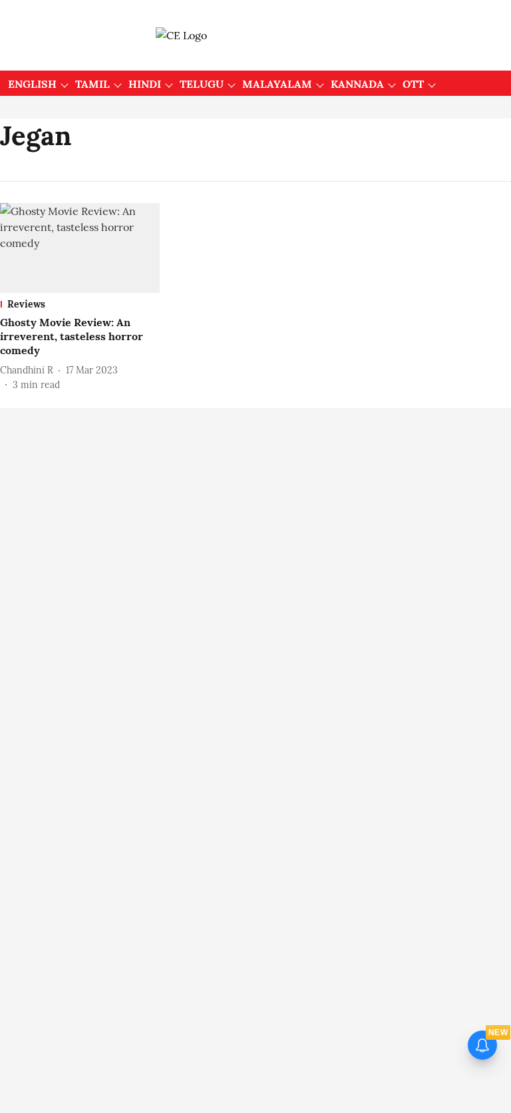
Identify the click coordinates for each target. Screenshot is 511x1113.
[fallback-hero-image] (80, 248)
